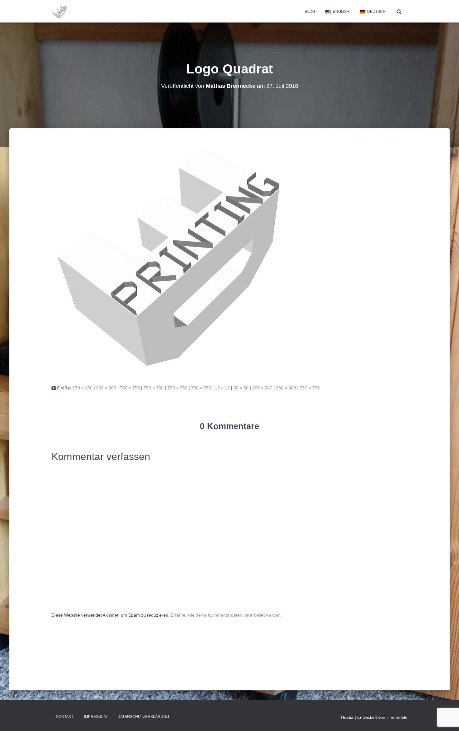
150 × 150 (82, 387)
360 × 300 (286, 387)
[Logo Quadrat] (169, 257)
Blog (310, 11)
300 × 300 (106, 387)
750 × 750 (130, 387)
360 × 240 (262, 387)
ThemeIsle (397, 717)
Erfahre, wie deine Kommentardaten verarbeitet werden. (226, 615)
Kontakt (64, 716)
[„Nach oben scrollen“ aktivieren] (447, 718)
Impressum (95, 716)
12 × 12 (222, 387)
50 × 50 (241, 387)
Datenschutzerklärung (143, 716)
